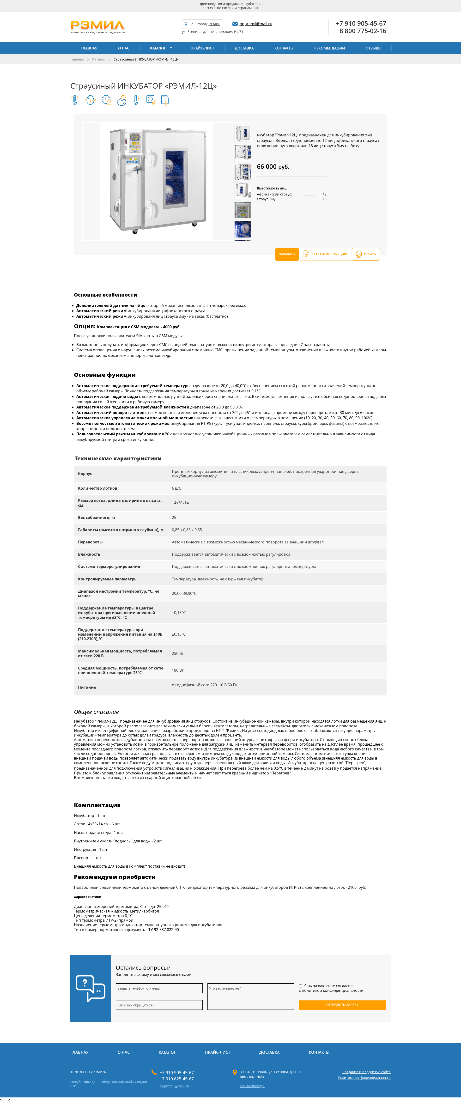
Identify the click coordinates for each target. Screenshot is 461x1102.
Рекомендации (329, 48)
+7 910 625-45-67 (177, 1079)
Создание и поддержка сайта (366, 1072)
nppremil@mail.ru (256, 23)
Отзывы (373, 48)
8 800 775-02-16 (363, 31)
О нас (123, 48)
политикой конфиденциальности (333, 990)
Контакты (284, 48)
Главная (89, 48)
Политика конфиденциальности (364, 1077)
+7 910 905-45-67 (361, 23)
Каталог (158, 48)
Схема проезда (252, 1086)
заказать (287, 254)
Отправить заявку (342, 1005)
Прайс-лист (202, 48)
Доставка (244, 48)
